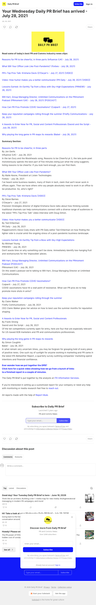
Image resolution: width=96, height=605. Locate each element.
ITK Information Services (66, 378)
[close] (72, 517)
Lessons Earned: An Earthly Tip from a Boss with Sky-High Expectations (38, 240)
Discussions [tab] (21, 488)
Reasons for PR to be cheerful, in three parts (24, 148)
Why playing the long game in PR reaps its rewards (27, 339)
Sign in (89, 4)
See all (7, 549)
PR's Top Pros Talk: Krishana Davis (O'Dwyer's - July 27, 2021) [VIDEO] (37, 73)
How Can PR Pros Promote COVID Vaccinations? (26, 281)
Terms (53, 587)
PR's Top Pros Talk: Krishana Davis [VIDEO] (23, 196)
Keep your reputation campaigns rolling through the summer (32, 298)
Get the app (60, 593)
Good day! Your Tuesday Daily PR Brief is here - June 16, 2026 (34, 495)
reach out (53, 388)
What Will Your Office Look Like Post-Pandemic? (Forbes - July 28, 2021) (38, 66)
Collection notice (65, 587)
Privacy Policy (67, 558)
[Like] (4, 27)
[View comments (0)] (10, 27)
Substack (35, 599)
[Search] (91, 488)
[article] (48, 501)
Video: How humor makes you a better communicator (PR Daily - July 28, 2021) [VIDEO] (46, 80)
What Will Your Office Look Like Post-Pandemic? (26, 172)
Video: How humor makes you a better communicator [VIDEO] (33, 219)
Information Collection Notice (47, 558)
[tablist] (13, 456)
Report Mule (42, 395)
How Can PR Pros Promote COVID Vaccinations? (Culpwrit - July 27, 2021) (39, 107)
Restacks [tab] (18, 457)
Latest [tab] (11, 488)
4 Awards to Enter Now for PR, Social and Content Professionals (34, 318)
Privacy (47, 587)
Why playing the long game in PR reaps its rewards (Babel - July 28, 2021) (39, 134)
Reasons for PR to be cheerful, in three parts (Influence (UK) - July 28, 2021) (40, 59)
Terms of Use (60, 555)
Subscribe (78, 4)
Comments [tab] (8, 457)
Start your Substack (41, 593)
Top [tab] (5, 488)
